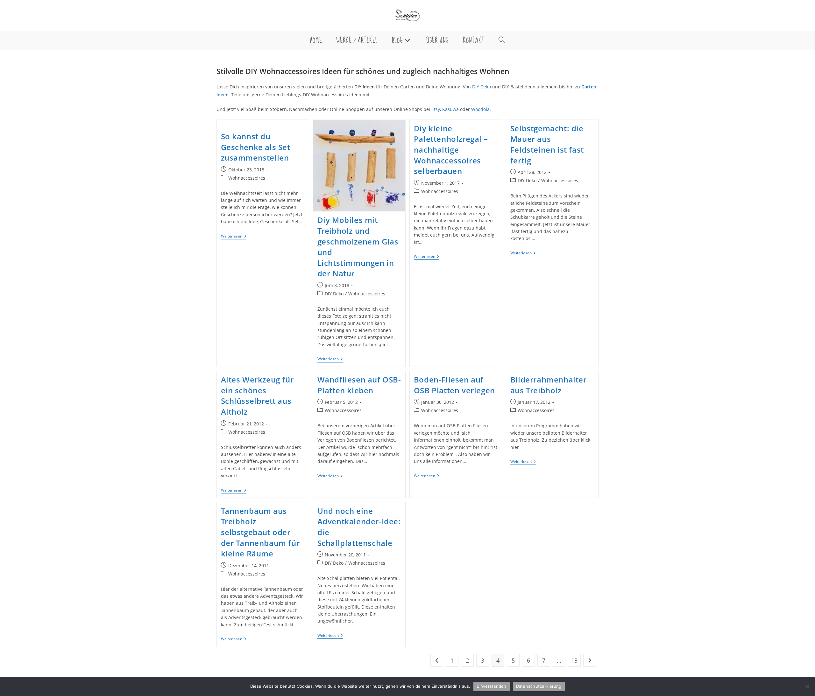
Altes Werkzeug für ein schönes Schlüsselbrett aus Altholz (257, 395)
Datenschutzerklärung (539, 686)
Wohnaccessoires (246, 178)
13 (574, 660)
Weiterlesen (233, 236)
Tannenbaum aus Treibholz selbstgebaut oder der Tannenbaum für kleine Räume (260, 532)
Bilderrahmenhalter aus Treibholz (548, 385)
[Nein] (807, 686)
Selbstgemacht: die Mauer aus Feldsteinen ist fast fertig (547, 144)
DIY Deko (481, 87)
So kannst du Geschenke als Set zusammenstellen (255, 147)
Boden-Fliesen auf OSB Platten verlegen (454, 385)
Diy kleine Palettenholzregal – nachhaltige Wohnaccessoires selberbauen (451, 149)
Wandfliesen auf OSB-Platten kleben (359, 385)
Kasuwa (450, 109)
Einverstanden (491, 686)
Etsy (435, 109)
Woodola (480, 109)
